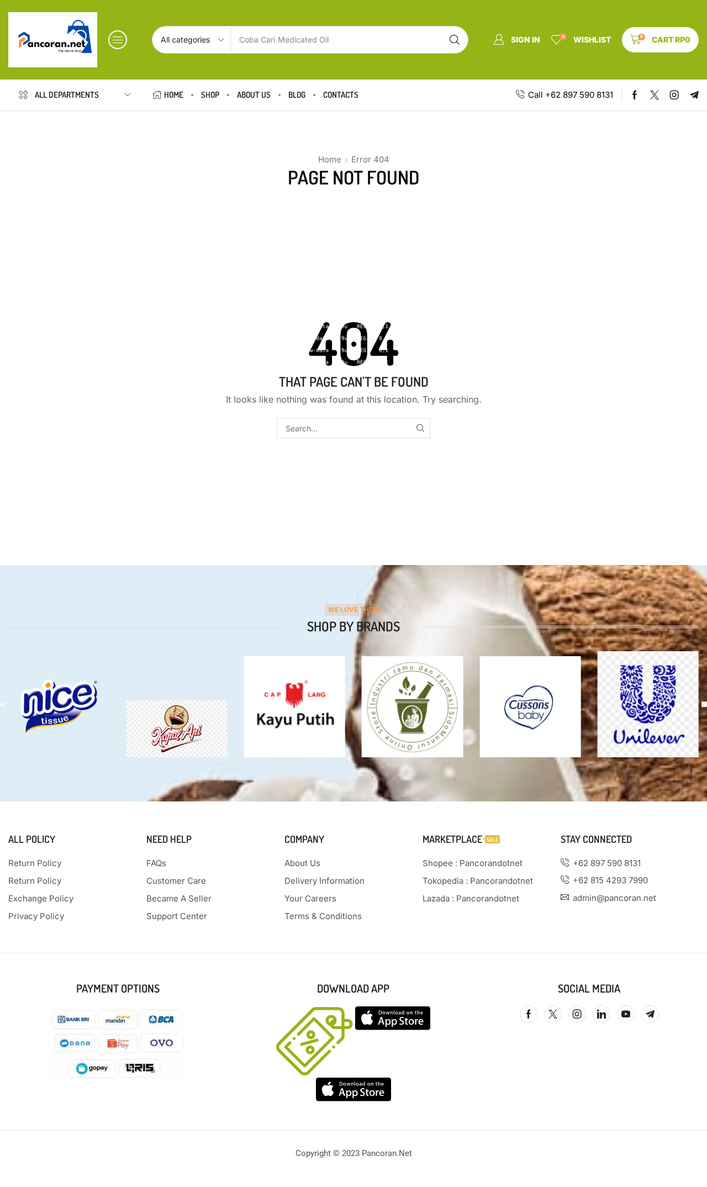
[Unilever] (648, 704)
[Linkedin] (601, 1014)
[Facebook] (634, 95)
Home (329, 159)
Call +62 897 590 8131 (570, 94)
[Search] (454, 40)
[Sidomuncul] (412, 706)
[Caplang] (294, 706)
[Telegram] (694, 95)
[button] (117, 39)
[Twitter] (654, 95)
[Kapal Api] (176, 728)
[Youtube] (626, 1014)
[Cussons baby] (530, 706)
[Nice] (58, 706)
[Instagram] (674, 95)
